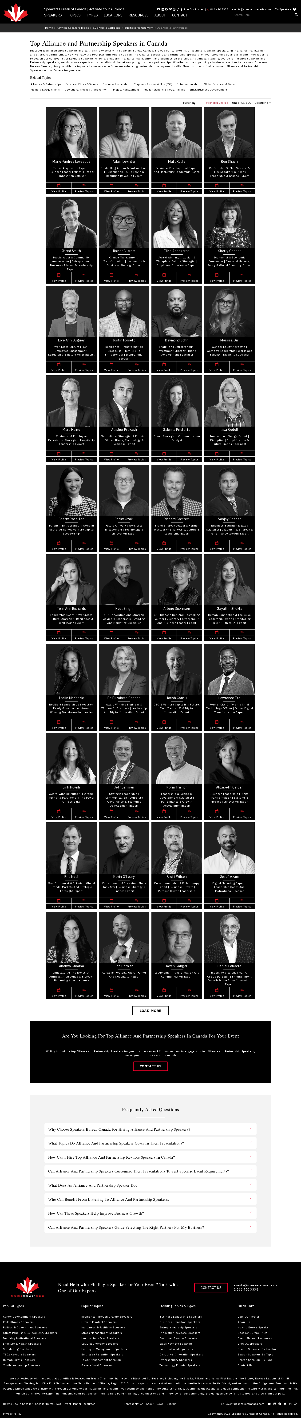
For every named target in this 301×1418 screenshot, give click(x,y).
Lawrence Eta (229, 698)
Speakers (53, 15)
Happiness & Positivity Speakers (103, 1327)
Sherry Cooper (229, 251)
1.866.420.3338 (246, 1289)
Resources (139, 15)
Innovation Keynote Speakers (179, 1333)
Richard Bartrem (177, 519)
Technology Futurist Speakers (179, 1365)
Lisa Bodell (229, 430)
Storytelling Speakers (17, 1349)
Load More (150, 1010)
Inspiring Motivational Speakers (25, 1338)
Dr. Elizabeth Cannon (124, 698)
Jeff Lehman (124, 787)
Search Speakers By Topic (255, 1354)
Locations (113, 15)
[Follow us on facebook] (166, 9)
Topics (74, 15)
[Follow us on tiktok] (178, 9)
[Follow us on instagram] (174, 9)
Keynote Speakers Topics (73, 27)
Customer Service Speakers (178, 1338)
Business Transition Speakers (179, 1322)
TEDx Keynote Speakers (19, 1354)
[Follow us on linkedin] (163, 9)
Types (92, 15)
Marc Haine (71, 430)
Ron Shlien (229, 161)
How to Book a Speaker (254, 1327)
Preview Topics (84, 191)
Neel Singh (124, 608)
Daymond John (176, 340)
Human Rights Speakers (19, 1360)
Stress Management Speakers (101, 1333)
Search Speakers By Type (255, 1360)
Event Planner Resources (255, 1338)
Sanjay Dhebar (229, 519)
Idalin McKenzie (71, 698)
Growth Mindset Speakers (99, 1322)
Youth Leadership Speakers (22, 1365)
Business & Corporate (106, 27)
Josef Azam (229, 877)
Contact (180, 15)
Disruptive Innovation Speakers (181, 1354)
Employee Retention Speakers (102, 1354)
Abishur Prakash (124, 430)
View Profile (58, 191)
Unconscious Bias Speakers (100, 1338)
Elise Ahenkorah (177, 251)
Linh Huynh (71, 787)
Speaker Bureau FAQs (252, 1333)
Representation (133, 1404)
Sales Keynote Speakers (176, 1343)
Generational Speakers (97, 1365)
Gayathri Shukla (229, 608)
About (160, 15)
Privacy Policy (12, 1413)
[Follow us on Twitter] (170, 9)
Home (49, 27)
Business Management (138, 27)
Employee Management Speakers (104, 1349)
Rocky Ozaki (124, 519)
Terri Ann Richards (71, 608)
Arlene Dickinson (176, 608)
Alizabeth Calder (229, 787)
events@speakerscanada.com (251, 9)
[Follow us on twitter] (286, 1404)
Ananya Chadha (71, 966)
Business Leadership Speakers (180, 1316)
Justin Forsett (124, 340)
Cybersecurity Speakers (175, 1360)
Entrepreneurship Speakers (178, 1327)
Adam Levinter (124, 161)
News (160, 1404)
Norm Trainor (176, 787)
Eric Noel (71, 877)
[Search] (266, 15)
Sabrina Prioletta (176, 430)
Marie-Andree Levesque (71, 161)
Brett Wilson (177, 877)
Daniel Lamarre (230, 966)
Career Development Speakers (24, 1316)
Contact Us (151, 1066)
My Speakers (283, 9)
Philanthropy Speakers (18, 1322)
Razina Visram (124, 251)
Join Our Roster (193, 9)
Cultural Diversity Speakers (100, 1343)
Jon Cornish (124, 966)
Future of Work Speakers (176, 1349)
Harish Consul (177, 698)
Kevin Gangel (176, 966)
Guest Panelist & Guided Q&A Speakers (30, 1333)
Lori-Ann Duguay (71, 340)
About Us (244, 1322)
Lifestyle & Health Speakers (22, 1343)
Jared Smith (71, 251)
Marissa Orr (229, 340)
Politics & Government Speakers (25, 1327)
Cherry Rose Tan (72, 519)
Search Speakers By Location (258, 1349)
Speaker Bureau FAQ (48, 1404)
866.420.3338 (219, 9)
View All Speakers (250, 1343)
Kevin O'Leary (124, 877)
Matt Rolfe (176, 161)
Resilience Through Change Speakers (106, 1316)
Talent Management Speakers (101, 1360)
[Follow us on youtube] (158, 9)
